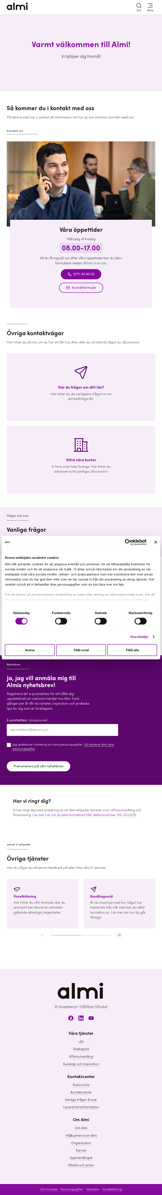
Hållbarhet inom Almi (81, 1136)
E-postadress (27, 720)
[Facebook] (70, 1019)
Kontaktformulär (84, 288)
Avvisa (30, 650)
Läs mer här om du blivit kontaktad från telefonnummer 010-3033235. (84, 815)
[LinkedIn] (81, 1019)
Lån (81, 1042)
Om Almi (81, 1128)
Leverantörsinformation (81, 1107)
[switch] (61, 621)
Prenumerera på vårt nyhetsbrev (38, 766)
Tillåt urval (81, 650)
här (121, 584)
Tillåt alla (132, 650)
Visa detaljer (139, 637)
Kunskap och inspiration (81, 1064)
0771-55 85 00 (83, 274)
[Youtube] (91, 1019)
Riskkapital (81, 1049)
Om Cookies (48, 1189)
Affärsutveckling (81, 1056)
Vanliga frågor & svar (81, 1100)
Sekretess (92, 1189)
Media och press (81, 1165)
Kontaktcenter (81, 1092)
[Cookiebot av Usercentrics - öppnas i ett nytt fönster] (127, 542)
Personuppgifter (72, 1189)
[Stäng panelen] (155, 542)
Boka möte (81, 1085)
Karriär (81, 1150)
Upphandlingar (81, 1158)
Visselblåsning (112, 1189)
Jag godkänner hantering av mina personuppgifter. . (63, 747)
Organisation (81, 1143)
